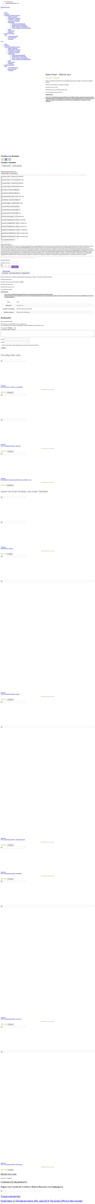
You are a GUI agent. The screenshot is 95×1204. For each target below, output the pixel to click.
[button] (47, 41)
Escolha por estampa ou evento (12, 15)
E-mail (3, 342)
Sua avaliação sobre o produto (8, 329)
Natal (9, 29)
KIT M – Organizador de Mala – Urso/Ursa (11, 1019)
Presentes (10, 39)
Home (6, 12)
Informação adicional (14, 273)
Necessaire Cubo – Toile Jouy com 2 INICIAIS (12, 387)
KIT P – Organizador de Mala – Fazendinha (11, 873)
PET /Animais (11, 30)
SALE (5, 35)
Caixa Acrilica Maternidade (18, 23)
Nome (3, 339)
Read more (10, 392)
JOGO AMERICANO (13, 36)
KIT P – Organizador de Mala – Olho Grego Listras (13, 839)
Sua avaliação (4, 328)
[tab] (5, 273)
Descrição (5, 273)
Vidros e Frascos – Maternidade (20, 26)
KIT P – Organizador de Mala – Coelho (10, 694)
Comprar (15, 267)
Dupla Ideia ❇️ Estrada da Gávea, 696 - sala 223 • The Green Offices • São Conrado (41, 1200)
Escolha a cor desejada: (10, 156)
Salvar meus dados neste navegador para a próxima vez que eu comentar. (21, 345)
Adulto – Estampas (12, 17)
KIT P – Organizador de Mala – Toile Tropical (11, 1164)
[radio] (2, 159)
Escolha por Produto (9, 33)
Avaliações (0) (25, 273)
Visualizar (3, 385)
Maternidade (11, 22)
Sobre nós (6, 14)
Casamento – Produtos (14, 21)
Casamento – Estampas (14, 19)
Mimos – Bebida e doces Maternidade (21, 28)
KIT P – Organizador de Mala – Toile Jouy (11, 446)
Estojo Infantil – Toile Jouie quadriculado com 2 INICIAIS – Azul (16, 479)
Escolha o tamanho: (8, 162)
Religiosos (10, 32)
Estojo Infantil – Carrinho (7, 548)
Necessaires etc (12, 37)
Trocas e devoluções (10, 1196)
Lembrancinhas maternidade (19, 25)
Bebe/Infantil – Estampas (14, 18)
